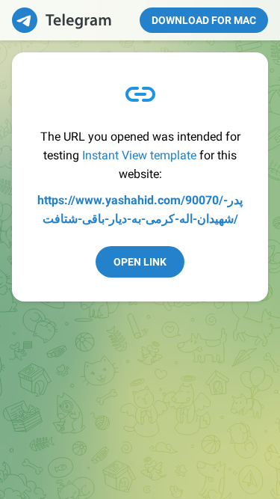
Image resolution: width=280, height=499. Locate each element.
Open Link (140, 262)
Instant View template (139, 155)
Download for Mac (204, 20)
